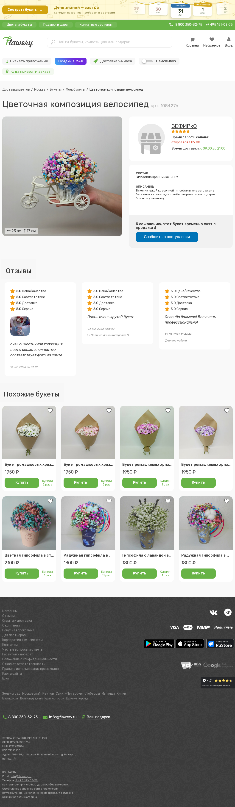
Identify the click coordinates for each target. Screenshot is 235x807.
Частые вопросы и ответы (22, 650)
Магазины (9, 611)
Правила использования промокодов (30, 669)
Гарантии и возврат (17, 654)
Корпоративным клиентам (22, 640)
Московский (31, 694)
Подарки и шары (55, 25)
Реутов (48, 694)
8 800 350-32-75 (22, 717)
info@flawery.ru (21, 776)
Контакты (10, 645)
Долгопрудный (31, 698)
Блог (5, 678)
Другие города (77, 698)
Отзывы (8, 616)
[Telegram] (228, 612)
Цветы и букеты (19, 25)
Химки (121, 694)
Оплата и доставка (17, 621)
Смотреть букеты (25, 10)
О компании (11, 625)
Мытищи (108, 694)
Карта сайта (12, 674)
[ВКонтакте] (213, 612)
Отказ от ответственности (23, 664)
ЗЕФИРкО (184, 126)
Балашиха (10, 698)
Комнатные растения (96, 25)
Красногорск (54, 698)
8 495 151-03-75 (26, 780)
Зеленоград (11, 694)
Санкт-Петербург (69, 694)
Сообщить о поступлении (167, 237)
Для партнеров (14, 635)
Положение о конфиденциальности (29, 659)
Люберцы (92, 694)
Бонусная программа (18, 630)
